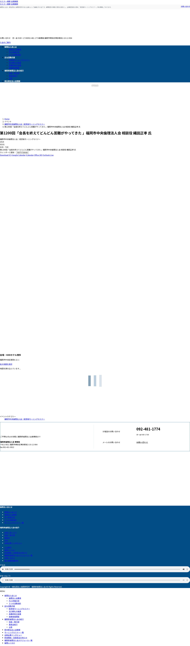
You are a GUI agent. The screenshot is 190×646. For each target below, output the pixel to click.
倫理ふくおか (9, 550)
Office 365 (38, 155)
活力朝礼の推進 (15, 62)
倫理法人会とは (10, 512)
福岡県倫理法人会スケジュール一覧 (18, 555)
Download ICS (6, 155)
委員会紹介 (13, 75)
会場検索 (14, 1)
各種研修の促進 (15, 65)
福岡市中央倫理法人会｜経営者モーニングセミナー (24, 419)
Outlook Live (48, 155)
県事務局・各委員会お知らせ (15, 552)
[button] (163, 442)
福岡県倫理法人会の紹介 (14, 619)
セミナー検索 (5, 1)
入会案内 (7, 547)
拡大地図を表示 (6, 364)
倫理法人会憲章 (15, 49)
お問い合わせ (185, 6)
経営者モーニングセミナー (19, 60)
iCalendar (30, 155)
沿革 (10, 78)
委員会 (7, 537)
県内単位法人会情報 (12, 629)
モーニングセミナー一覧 (14, 522)
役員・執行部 (14, 73)
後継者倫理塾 (14, 68)
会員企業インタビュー (13, 543)
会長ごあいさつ (10, 532)
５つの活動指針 (15, 54)
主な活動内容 (9, 606)
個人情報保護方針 (11, 560)
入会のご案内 (5, 42)
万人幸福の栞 (14, 52)
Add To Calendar (22, 152)
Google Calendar (19, 155)
